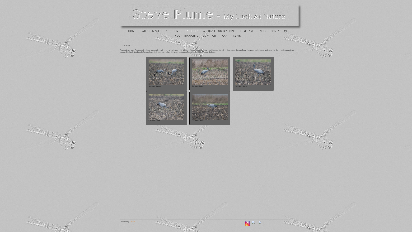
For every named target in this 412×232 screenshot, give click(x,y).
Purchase (247, 31)
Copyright (210, 35)
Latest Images (151, 31)
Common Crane (198, 86)
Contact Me (279, 31)
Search (238, 35)
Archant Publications (219, 31)
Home (132, 31)
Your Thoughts (186, 35)
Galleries (192, 31)
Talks (262, 31)
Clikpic (132, 222)
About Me (173, 31)
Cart (225, 35)
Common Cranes (155, 86)
